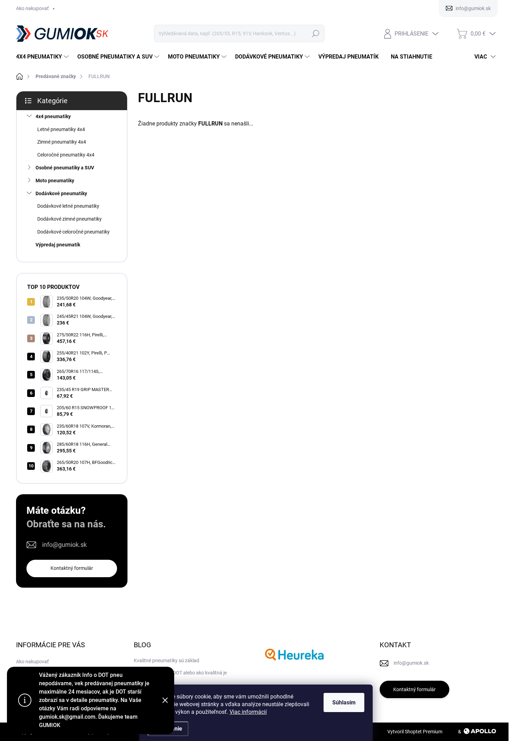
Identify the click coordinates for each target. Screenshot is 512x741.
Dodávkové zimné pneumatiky (69, 219)
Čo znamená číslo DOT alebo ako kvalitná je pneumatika (180, 676)
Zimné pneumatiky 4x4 (61, 142)
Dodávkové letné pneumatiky (68, 206)
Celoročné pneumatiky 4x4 (65, 155)
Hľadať (315, 33)
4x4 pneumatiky (53, 116)
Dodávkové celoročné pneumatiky (73, 232)
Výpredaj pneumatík (58, 244)
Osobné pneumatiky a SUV (65, 167)
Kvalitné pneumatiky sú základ (166, 660)
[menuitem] (43, 56)
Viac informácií (248, 712)
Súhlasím (344, 702)
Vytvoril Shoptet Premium (414, 731)
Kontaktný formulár (72, 568)
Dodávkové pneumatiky (61, 193)
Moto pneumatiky (55, 180)
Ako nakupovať (32, 8)
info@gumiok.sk (64, 544)
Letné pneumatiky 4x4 (61, 129)
